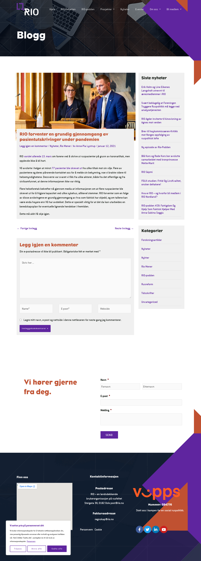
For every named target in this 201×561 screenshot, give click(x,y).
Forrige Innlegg (27, 228)
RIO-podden (88, 9)
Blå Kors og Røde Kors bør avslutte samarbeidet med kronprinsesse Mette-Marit (160, 159)
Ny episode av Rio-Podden (156, 147)
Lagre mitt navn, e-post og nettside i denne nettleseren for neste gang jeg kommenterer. (72, 319)
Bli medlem (173, 9)
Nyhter (145, 257)
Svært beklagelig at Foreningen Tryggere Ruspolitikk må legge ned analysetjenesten (160, 106)
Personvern (31, 541)
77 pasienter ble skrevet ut (67, 168)
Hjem (52, 9)
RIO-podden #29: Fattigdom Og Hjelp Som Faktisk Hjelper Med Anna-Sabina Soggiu (158, 209)
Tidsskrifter (147, 293)
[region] (38, 538)
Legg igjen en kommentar (34, 146)
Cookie (98, 529)
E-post (105, 396)
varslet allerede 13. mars (38, 156)
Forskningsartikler (151, 239)
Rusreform (147, 284)
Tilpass (18, 549)
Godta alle (57, 549)
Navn (104, 379)
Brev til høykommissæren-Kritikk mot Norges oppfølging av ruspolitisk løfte (159, 135)
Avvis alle (37, 549)
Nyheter (124, 9)
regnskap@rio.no (104, 519)
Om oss (154, 9)
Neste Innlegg (124, 228)
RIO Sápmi (147, 171)
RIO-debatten (68, 9)
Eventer (139, 9)
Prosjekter (106, 9)
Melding (106, 410)
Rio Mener (65, 146)
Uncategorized (149, 301)
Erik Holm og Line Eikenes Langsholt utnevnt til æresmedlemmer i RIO (155, 90)
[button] (107, 9)
